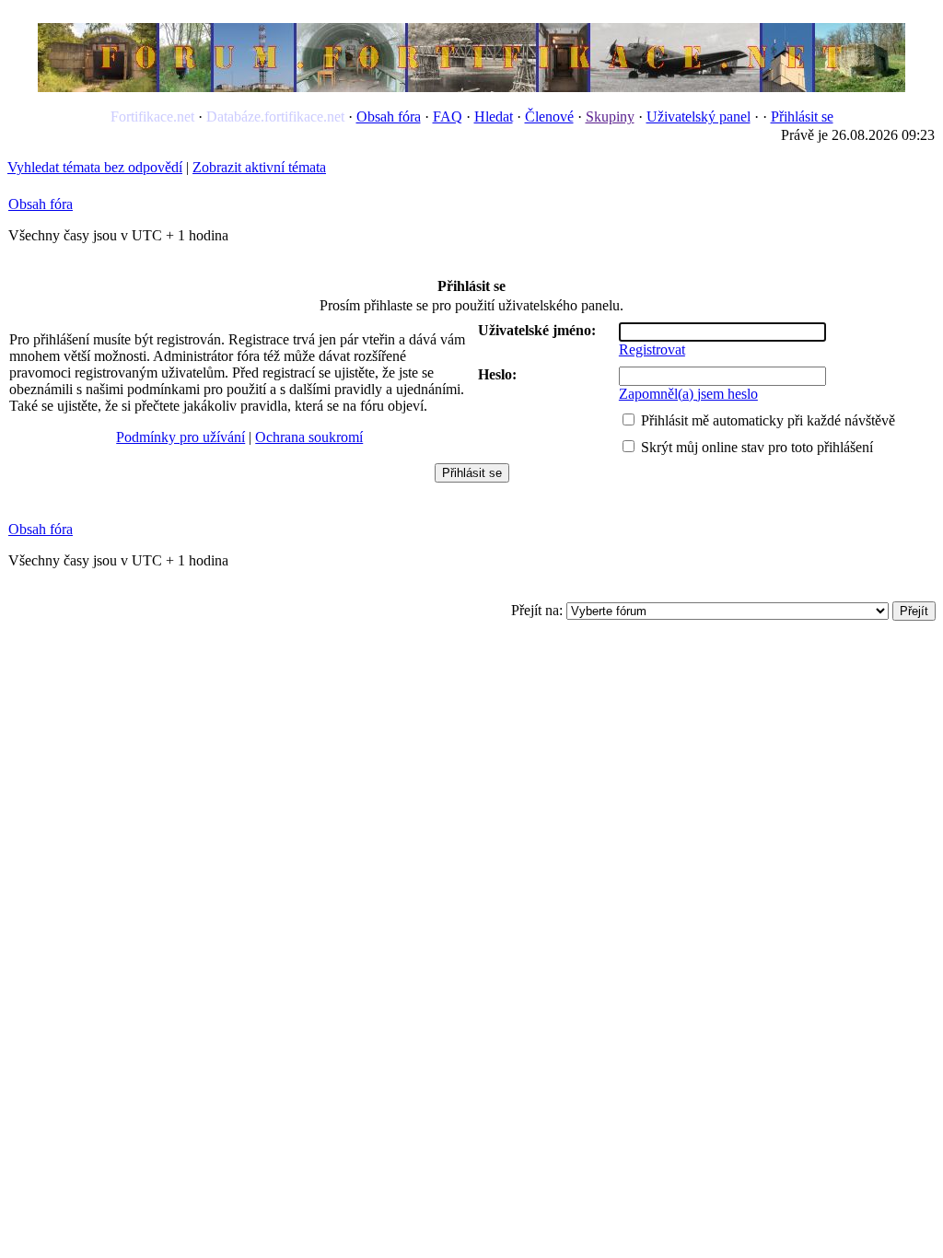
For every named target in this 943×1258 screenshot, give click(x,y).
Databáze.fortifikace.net (275, 116)
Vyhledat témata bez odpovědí (94, 167)
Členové (549, 116)
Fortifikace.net (152, 116)
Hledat (493, 116)
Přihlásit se (802, 116)
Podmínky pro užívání (180, 437)
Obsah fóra (388, 116)
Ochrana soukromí (309, 437)
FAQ (447, 116)
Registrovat (652, 349)
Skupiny (610, 116)
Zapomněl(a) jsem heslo (688, 394)
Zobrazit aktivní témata (259, 167)
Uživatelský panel (698, 116)
